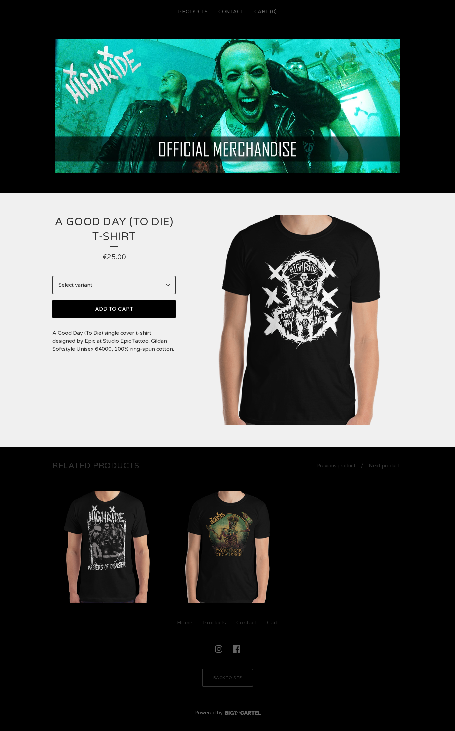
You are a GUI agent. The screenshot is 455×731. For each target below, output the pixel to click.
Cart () (265, 12)
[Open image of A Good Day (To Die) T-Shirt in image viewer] (297, 320)
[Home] (227, 106)
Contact (231, 12)
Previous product (336, 466)
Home (184, 622)
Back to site (227, 677)
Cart (272, 622)
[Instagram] (219, 649)
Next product (384, 466)
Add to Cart (114, 309)
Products (193, 12)
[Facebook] (236, 649)
